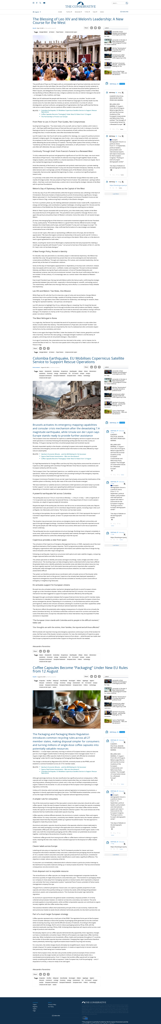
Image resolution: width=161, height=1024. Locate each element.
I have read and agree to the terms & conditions (81, 525)
